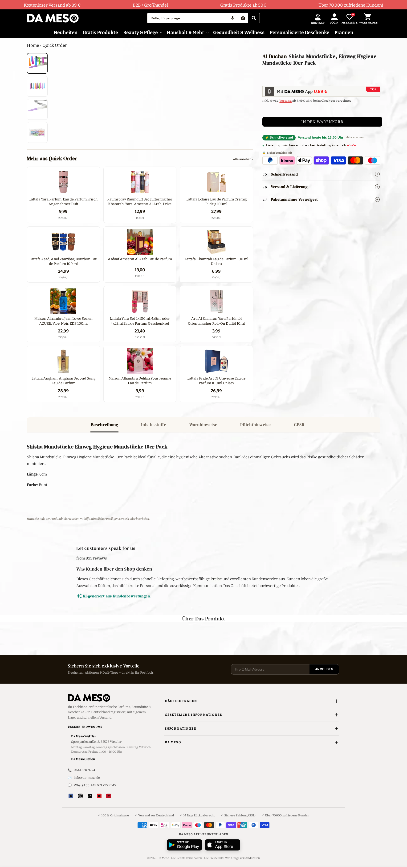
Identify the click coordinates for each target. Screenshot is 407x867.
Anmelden (324, 669)
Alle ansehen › (243, 159)
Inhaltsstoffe (153, 425)
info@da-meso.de (87, 778)
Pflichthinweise (255, 425)
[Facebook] (71, 796)
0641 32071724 (84, 770)
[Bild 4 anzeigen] (37, 132)
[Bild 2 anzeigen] (37, 86)
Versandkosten (250, 858)
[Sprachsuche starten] (233, 18)
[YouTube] (99, 796)
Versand (285, 101)
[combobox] (187, 18)
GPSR (299, 425)
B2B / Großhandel (150, 5)
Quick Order (54, 45)
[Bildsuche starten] (243, 18)
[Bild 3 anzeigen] (37, 109)
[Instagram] (80, 796)
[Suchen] (254, 18)
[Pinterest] (109, 796)
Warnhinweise (203, 425)
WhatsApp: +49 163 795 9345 (95, 785)
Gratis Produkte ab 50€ (243, 5)
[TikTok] (90, 796)
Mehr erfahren (355, 137)
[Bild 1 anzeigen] (37, 63)
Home (33, 45)
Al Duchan (274, 56)
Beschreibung (104, 425)
